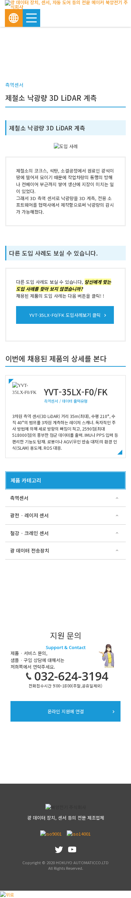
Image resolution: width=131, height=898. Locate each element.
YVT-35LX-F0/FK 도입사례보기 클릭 (65, 315)
